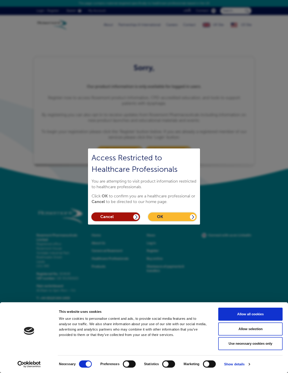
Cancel (107, 216)
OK (160, 216)
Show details (234, 364)
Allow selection (250, 329)
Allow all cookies (250, 314)
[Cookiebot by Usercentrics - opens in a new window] (29, 364)
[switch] (129, 364)
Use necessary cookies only (250, 343)
